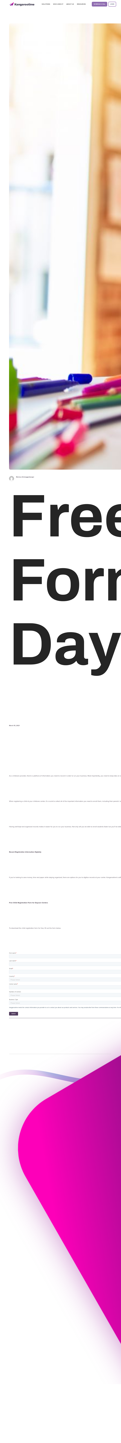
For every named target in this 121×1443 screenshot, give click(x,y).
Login (112, 4)
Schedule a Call (99, 4)
